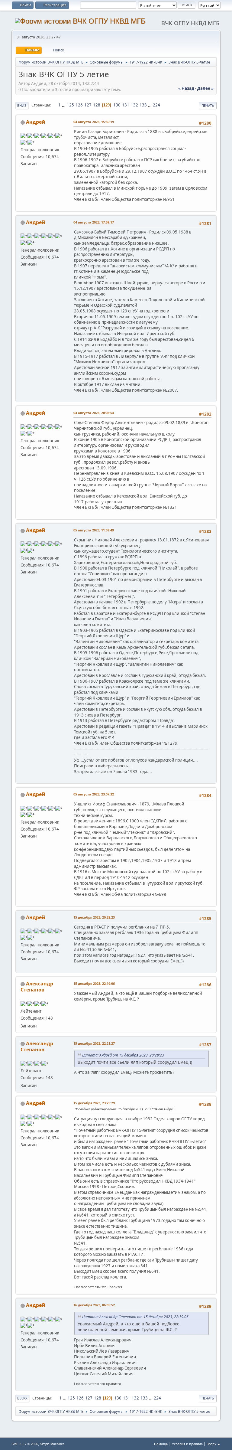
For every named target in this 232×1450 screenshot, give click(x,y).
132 (134, 105)
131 (125, 105)
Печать (207, 105)
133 (143, 105)
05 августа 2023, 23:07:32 (93, 794)
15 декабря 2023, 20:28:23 (94, 917)
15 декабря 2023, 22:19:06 (94, 983)
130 (117, 105)
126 (79, 105)
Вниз (22, 105)
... (64, 105)
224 (156, 105)
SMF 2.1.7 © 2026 (24, 1444)
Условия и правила (187, 1444)
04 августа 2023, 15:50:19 (93, 121)
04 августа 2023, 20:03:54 (93, 412)
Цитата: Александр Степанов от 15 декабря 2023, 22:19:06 (135, 1316)
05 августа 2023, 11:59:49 (93, 530)
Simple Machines (52, 1444)
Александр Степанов (37, 986)
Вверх (22, 1398)
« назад (186, 88)
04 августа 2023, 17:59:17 (93, 222)
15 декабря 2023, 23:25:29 (94, 1103)
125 (70, 105)
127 (88, 105)
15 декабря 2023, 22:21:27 (94, 1043)
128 (96, 105)
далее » (205, 88)
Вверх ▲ (214, 1444)
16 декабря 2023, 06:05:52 (94, 1305)
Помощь (161, 1444)
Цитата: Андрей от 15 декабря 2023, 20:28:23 (123, 1055)
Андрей (35, 122)
